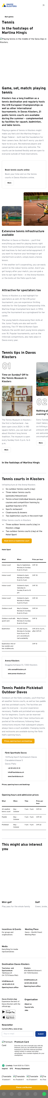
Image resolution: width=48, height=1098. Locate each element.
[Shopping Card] (37, 5)
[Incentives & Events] (3, 926)
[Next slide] (44, 849)
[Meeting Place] (26, 926)
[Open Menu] (43, 5)
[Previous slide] (38, 849)
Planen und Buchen (24, 1087)
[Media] (3, 943)
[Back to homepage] (9, 5)
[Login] (31, 5)
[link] (3, 994)
